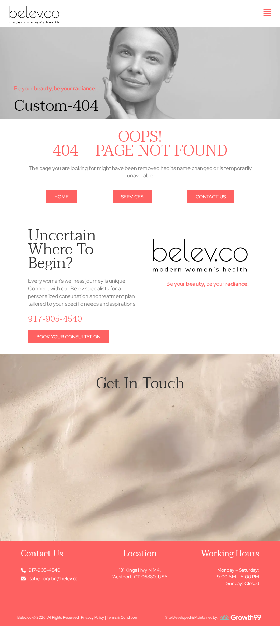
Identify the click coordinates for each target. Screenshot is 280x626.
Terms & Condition (122, 617)
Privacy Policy (92, 617)
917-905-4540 (55, 319)
